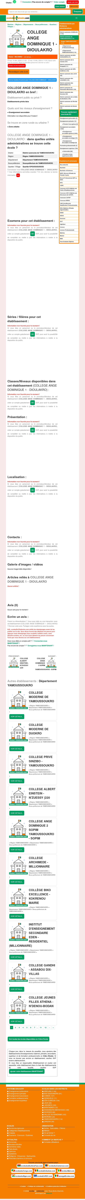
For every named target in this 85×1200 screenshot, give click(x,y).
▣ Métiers (45, 1130)
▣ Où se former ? (48, 1133)
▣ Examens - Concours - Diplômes (20, 1135)
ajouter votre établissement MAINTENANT (26, 1071)
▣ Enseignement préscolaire (17, 1091)
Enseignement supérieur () (69, 148)
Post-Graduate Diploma (67, 241)
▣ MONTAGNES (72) (50, 1107)
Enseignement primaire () (68, 121)
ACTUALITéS (12, 1139)
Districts (10, 24)
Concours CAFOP (65, 198)
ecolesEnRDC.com (44, 1176)
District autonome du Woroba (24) (68, 102)
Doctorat (62, 218)
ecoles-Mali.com (67, 1171)
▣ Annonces (11, 1142)
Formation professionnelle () (68, 145)
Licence (62, 227)
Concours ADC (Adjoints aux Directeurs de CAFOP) (68, 194)
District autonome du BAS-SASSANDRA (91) (68, 56)
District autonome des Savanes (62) (66, 93)
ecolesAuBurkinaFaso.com (31, 1166)
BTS (61, 183)
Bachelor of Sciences (66, 170)
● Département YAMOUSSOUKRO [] (69, 51)
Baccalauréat (64, 165)
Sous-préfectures (41, 24)
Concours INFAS (65, 200)
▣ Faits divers (12, 1149)
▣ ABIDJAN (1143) (49, 1091)
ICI (18, 175)
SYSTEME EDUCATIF (15, 1089)
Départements (28, 24)
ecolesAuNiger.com (23, 1176)
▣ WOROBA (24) (48, 1117)
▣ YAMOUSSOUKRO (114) (52, 1119)
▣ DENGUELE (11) (49, 1098)
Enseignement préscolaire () (68, 118)
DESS (61, 213)
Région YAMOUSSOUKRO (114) (68, 42)
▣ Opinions (11, 1151)
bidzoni (49, 1193)
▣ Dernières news (14, 1147)
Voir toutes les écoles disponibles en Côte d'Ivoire (28, 1039)
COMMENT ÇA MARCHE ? (52, 1139)
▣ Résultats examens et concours (19, 1158)
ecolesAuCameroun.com (59, 1166)
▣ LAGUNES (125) (49, 1105)
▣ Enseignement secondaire (17, 1096)
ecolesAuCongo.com (23, 1171)
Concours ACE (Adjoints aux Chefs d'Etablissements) (68, 189)
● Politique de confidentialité (35, 1186)
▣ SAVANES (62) (48, 1112)
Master (62, 236)
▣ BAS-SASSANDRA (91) (52, 1093)
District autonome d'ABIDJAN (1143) (69, 33)
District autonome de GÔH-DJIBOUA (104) (68, 70)
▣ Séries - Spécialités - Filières (53, 1128)
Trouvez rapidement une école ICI (69, 113)
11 (41, 1027)
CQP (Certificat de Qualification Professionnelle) (68, 204)
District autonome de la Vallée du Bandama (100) (69, 98)
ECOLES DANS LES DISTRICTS (54, 1089)
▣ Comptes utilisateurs (50, 1142)
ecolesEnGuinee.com (46, 1171)
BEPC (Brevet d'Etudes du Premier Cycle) (68, 174)
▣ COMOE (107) (48, 1096)
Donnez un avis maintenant (17, 66)
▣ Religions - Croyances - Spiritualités (21, 1156)
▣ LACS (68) (47, 1103)
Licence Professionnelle (67, 230)
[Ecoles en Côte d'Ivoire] (18, 18)
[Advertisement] (32, 196)
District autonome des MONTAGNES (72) (66, 84)
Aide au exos (74, 6)
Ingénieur (63, 224)
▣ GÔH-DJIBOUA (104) (51, 1100)
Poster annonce (60, 6)
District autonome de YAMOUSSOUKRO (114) (67, 37)
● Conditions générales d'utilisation (56, 1186)
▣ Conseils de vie (48, 1135)
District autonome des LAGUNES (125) (66, 79)
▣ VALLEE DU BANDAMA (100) (54, 1114)
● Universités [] (67, 151)
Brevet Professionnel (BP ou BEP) (68, 179)
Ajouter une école (72, 2)
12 (45, 1027)
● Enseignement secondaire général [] (70, 132)
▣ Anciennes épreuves (15, 1128)
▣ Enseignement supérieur (17, 1100)
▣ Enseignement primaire (16, 1093)
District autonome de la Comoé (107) (67, 61)
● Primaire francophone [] (70, 124)
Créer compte (59, 2)
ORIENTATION (47, 1126)
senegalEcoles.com (66, 1176)
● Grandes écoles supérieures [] (67, 155)
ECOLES (10, 1126)
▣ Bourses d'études (14, 1144)
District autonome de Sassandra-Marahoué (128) (68, 88)
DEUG (62, 215)
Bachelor (62, 168)
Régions (18, 24)
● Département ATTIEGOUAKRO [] (68, 47)
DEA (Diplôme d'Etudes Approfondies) (67, 209)
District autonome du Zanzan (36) (68, 107)
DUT (61, 221)
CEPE (61, 185)
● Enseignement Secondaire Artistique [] (69, 142)
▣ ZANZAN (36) (48, 1121)
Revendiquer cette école (18, 72)
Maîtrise (62, 233)
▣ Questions (11, 1154)
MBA (61, 239)
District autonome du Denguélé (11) (66, 65)
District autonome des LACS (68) (68, 74)
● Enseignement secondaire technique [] (69, 137)
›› (53, 1027)
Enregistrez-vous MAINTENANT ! (40, 645)
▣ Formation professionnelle (17, 1098)
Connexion (26, 2)
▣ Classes (11, 1133)
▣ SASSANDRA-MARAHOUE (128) (55, 1110)
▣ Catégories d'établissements (18, 1130)
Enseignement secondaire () (67, 128)
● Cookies (23, 1186)
